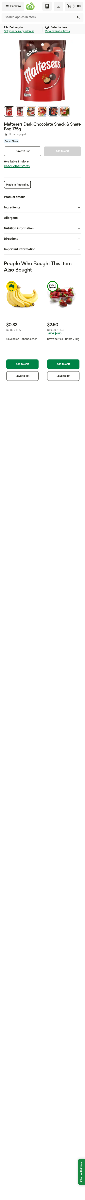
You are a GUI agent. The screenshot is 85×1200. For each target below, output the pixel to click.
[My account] (58, 6)
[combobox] (42, 17)
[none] (58, 6)
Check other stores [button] (17, 166)
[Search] (78, 17)
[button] (9, 111)
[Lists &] (47, 6)
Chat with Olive (81, 1172)
